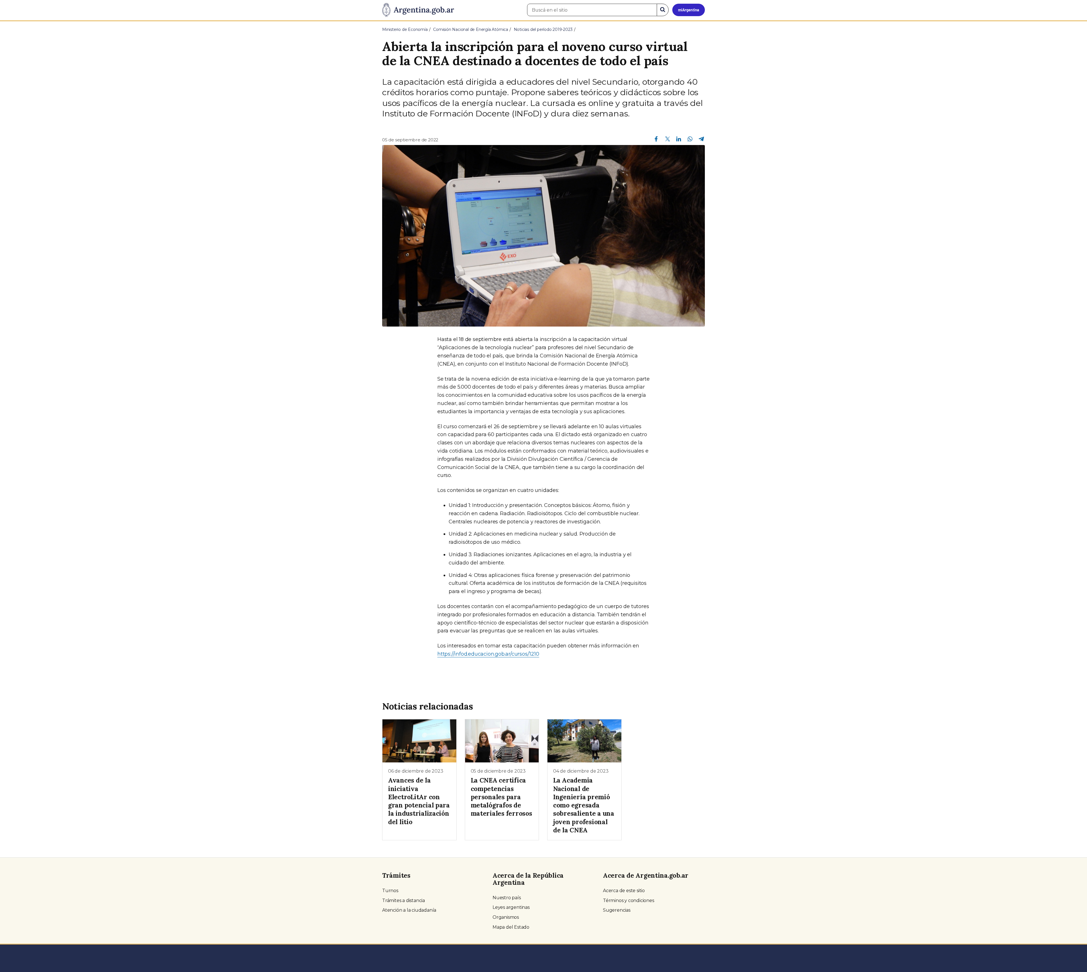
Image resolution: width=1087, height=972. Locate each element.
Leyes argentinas (511, 907)
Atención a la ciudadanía (409, 910)
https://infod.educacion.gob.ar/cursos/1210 (488, 654)
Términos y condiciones (628, 900)
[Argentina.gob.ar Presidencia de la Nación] (418, 10)
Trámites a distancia (403, 900)
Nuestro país (507, 897)
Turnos (390, 890)
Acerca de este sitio (624, 890)
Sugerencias (616, 910)
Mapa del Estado (511, 927)
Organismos (506, 917)
